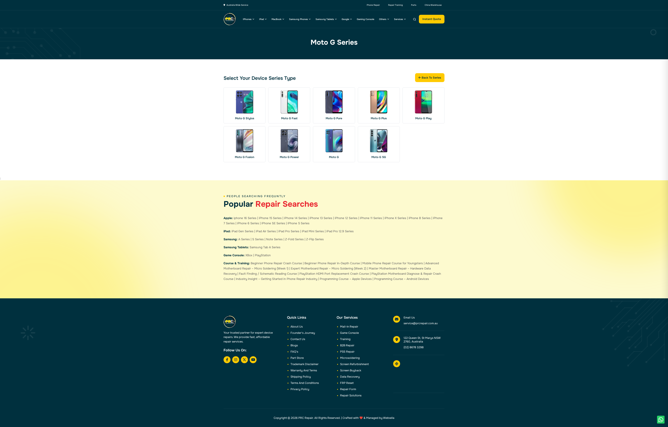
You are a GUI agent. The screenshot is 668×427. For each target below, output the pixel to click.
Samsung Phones (298, 19)
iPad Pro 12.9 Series (340, 231)
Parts (413, 5)
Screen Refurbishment (354, 364)
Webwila (388, 418)
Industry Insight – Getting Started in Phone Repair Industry (276, 279)
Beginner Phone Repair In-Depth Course (332, 263)
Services (398, 19)
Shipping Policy (301, 376)
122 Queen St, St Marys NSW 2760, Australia (422, 339)
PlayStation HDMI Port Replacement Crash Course (334, 274)
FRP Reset (347, 383)
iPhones (247, 19)
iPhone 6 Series (248, 223)
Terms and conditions (305, 383)
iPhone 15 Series (270, 218)
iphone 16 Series (245, 218)
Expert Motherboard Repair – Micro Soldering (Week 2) (328, 268)
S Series (258, 239)
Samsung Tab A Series (265, 247)
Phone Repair (373, 5)
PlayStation (263, 255)
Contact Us (298, 339)
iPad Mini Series (313, 231)
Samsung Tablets (325, 19)
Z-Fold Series (294, 239)
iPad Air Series (266, 231)
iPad (261, 19)
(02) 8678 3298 (414, 347)
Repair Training (395, 5)
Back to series (431, 77)
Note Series (274, 239)
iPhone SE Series (273, 223)
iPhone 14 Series (295, 218)
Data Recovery (350, 376)
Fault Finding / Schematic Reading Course (268, 274)
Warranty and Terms (304, 370)
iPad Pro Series (288, 231)
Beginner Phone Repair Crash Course (276, 263)
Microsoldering (350, 358)
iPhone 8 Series (420, 218)
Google (345, 19)
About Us (297, 326)
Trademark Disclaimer (305, 364)
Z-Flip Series (315, 239)
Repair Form (348, 389)
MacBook (276, 19)
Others (382, 19)
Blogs (294, 345)
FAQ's (294, 351)
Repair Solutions (350, 395)
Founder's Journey (303, 333)
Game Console (349, 333)
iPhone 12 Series (346, 218)
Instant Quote (431, 19)
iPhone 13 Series (320, 218)
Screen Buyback (350, 370)
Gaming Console (365, 19)
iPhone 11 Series (371, 218)
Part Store (297, 358)
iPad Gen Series (242, 231)
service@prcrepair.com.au (421, 323)
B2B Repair (347, 345)
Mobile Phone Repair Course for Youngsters (392, 263)
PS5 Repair (347, 351)
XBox (248, 255)
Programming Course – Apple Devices (346, 279)
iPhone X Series (395, 218)
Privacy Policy (300, 389)
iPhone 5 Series (298, 223)
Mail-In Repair (349, 326)
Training (345, 339)
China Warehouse (433, 5)
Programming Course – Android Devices (401, 279)
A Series (244, 239)
